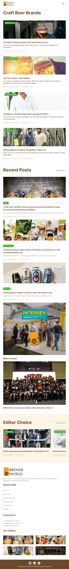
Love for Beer (8, 246)
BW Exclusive (9, 23)
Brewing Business (11, 59)
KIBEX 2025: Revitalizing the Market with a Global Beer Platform (28, 408)
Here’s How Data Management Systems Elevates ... (25, 451)
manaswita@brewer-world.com (12, 523)
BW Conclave (7, 494)
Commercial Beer (11, 94)
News (6, 203)
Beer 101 (7, 289)
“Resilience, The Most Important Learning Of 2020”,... (26, 114)
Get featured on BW (9, 498)
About (5, 490)
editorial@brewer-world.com (11, 521)
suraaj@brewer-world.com (11, 525)
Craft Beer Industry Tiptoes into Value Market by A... (26, 42)
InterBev (5, 509)
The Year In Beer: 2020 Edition (16, 78)
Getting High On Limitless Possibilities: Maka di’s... (25, 150)
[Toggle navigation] (63, 3)
